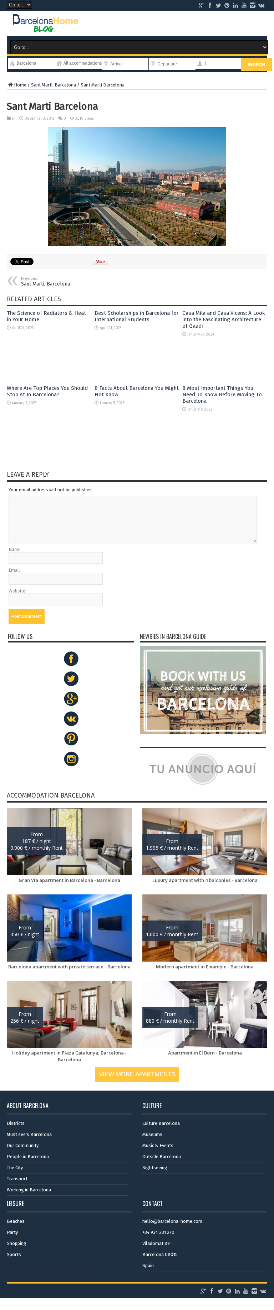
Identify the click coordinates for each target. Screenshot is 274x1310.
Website (17, 591)
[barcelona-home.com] (45, 23)
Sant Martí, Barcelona (53, 85)
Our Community (23, 1145)
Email (14, 570)
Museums (152, 1134)
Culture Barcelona (161, 1123)
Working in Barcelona (29, 1189)
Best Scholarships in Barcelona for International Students (137, 316)
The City (15, 1167)
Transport (17, 1178)
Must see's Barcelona (29, 1134)
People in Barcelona (28, 1156)
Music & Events (157, 1145)
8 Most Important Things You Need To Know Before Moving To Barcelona (222, 394)
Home (20, 85)
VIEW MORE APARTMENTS (137, 1074)
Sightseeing (154, 1167)
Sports (14, 1254)
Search (256, 64)
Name (15, 549)
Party (12, 1232)
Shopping (16, 1243)
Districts (16, 1123)
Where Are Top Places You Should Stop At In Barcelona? (47, 391)
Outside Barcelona (161, 1156)
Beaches (16, 1221)
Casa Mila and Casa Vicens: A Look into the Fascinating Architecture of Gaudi (223, 319)
